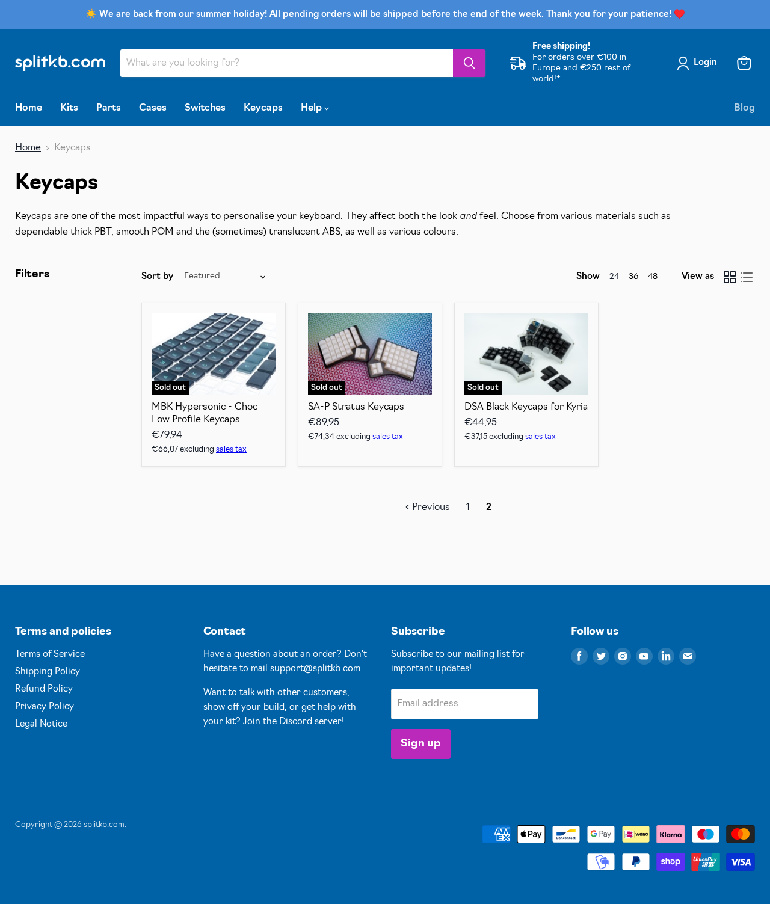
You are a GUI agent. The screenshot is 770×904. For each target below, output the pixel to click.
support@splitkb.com (315, 669)
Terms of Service (50, 654)
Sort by (157, 276)
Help (312, 108)
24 (614, 276)
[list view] (746, 277)
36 (633, 276)
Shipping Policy (47, 672)
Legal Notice (41, 724)
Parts (108, 108)
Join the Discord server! (293, 722)
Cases (153, 108)
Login (705, 62)
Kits (69, 108)
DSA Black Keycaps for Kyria (526, 407)
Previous (430, 507)
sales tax (231, 450)
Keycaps (263, 108)
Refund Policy (44, 689)
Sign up (421, 744)
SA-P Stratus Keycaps (356, 407)
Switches (205, 108)
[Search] (469, 63)
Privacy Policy (44, 707)
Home (28, 108)
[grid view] (729, 277)
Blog (744, 108)
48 (653, 276)
